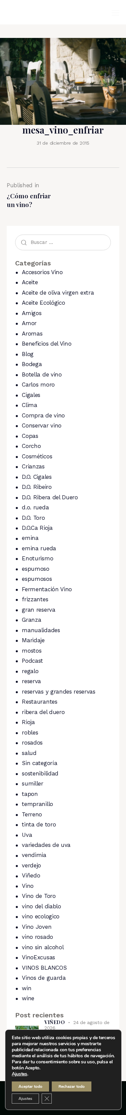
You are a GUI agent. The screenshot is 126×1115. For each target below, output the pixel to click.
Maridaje (33, 640)
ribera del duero (43, 712)
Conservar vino (41, 425)
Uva (27, 834)
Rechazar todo (71, 1086)
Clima (29, 405)
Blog (28, 354)
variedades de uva (46, 845)
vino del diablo (41, 906)
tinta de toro (39, 824)
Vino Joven (36, 926)
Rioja (28, 722)
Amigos (31, 313)
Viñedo (31, 875)
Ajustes (19, 1074)
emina (30, 538)
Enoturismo (37, 558)
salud (29, 753)
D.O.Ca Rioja (37, 527)
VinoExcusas (38, 957)
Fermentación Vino (47, 589)
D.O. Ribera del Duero (50, 497)
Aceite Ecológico (43, 302)
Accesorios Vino (42, 272)
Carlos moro (38, 384)
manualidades (41, 630)
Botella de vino (41, 374)
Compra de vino (43, 415)
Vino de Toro (38, 896)
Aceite (30, 282)
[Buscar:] (63, 242)
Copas (30, 436)
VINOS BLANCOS (44, 967)
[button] (115, 13)
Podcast (32, 660)
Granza (31, 619)
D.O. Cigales (36, 476)
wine (28, 998)
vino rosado (37, 936)
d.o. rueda (35, 507)
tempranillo (37, 804)
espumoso (35, 568)
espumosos (37, 578)
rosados (32, 742)
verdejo (31, 865)
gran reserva (38, 609)
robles (30, 732)
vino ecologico (40, 916)
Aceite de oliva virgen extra (58, 292)
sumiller (32, 783)
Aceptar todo (30, 1086)
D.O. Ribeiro (36, 487)
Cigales (31, 395)
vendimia (34, 855)
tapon (30, 794)
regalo (30, 671)
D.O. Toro (33, 517)
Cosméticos (37, 456)
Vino (28, 885)
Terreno (32, 814)
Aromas (32, 333)
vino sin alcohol (43, 947)
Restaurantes (39, 701)
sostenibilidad (40, 773)
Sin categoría (39, 763)
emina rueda (39, 548)
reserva (31, 681)
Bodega (32, 364)
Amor (29, 323)
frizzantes (35, 599)
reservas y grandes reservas (58, 691)
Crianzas (33, 466)
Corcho (31, 446)
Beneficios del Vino (46, 343)
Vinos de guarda (44, 977)
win (26, 988)
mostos (31, 650)
